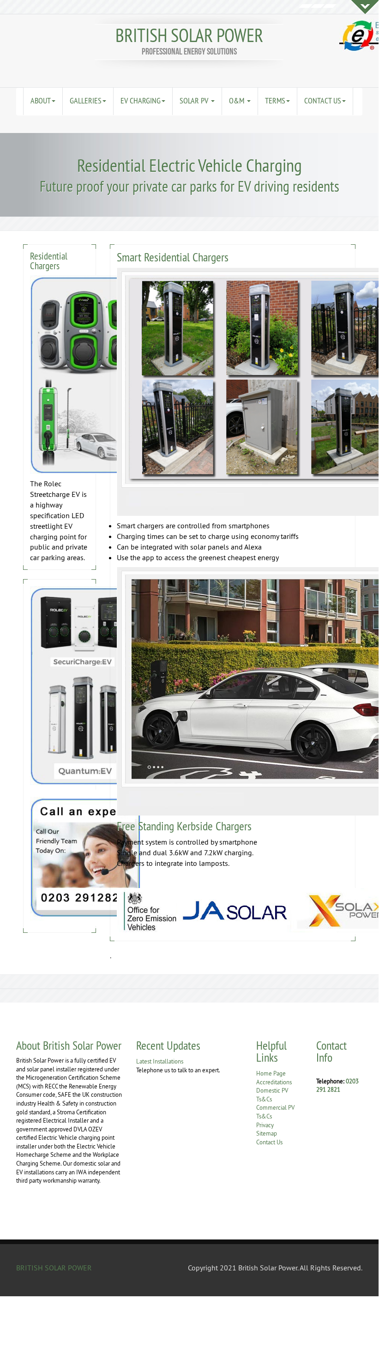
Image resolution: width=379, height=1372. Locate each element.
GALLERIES (86, 100)
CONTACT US (322, 100)
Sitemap (266, 1133)
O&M (237, 100)
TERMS (275, 100)
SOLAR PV (195, 100)
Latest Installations (159, 1061)
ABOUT (40, 100)
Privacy (265, 1125)
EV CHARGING (140, 100)
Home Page (271, 1073)
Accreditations (274, 1082)
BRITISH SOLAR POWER (189, 35)
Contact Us (269, 1142)
